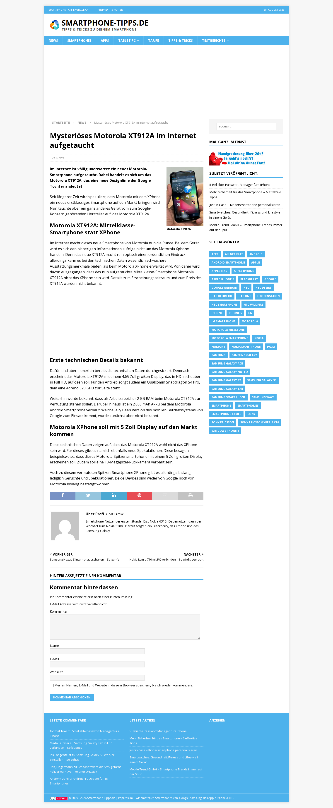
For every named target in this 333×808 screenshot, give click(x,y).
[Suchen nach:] (246, 126)
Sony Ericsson (223, 422)
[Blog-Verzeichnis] (59, 798)
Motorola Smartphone (230, 338)
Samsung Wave (263, 397)
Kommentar (59, 611)
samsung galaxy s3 (261, 380)
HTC (246, 288)
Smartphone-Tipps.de (101, 798)
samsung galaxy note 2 (230, 372)
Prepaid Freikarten (110, 9)
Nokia (258, 338)
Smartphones (79, 40)
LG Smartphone (223, 321)
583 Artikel (117, 514)
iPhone (217, 313)
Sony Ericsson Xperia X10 (259, 422)
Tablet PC (127, 40)
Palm (271, 347)
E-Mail (54, 659)
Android (256, 254)
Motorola (250, 321)
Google (270, 279)
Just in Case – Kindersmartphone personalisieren (244, 205)
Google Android (224, 288)
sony (252, 414)
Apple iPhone (244, 271)
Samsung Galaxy (244, 355)
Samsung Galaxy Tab (227, 389)
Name (54, 645)
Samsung (218, 355)
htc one (245, 296)
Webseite (56, 672)
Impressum (125, 798)
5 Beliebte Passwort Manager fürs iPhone (239, 184)
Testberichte (213, 40)
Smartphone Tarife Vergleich (69, 9)
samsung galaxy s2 (226, 380)
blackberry (249, 279)
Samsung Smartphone (229, 397)
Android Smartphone (228, 262)
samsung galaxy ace (227, 363)
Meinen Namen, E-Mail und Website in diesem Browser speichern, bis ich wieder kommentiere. (123, 685)
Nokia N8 (218, 347)
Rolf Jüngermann (61, 767)
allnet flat (234, 254)
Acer (215, 254)
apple (255, 262)
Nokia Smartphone (246, 347)
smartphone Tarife (226, 414)
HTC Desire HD (222, 296)
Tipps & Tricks (180, 40)
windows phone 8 (225, 431)
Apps (105, 40)
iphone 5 (235, 313)
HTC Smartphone (224, 305)
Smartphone (221, 406)
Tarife (153, 40)
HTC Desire (263, 288)
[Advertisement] (166, 85)
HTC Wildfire (253, 305)
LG (250, 313)
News (53, 40)
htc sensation (268, 296)
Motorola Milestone (228, 330)
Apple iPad (219, 271)
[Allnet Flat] (237, 163)
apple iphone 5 (223, 279)
